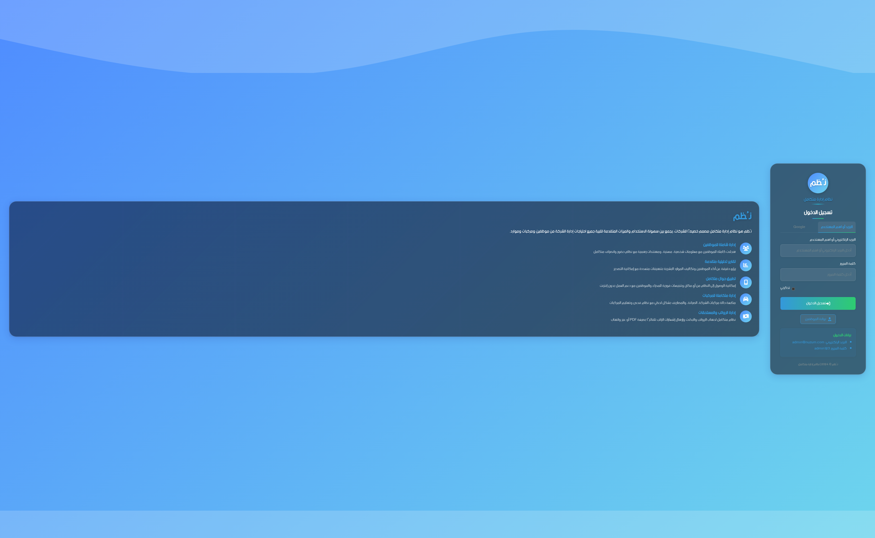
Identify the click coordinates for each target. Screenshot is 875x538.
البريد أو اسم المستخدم (837, 227)
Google (799, 227)
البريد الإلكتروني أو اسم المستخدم (833, 240)
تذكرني (785, 288)
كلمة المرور (848, 263)
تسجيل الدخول (816, 303)
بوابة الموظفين (815, 319)
